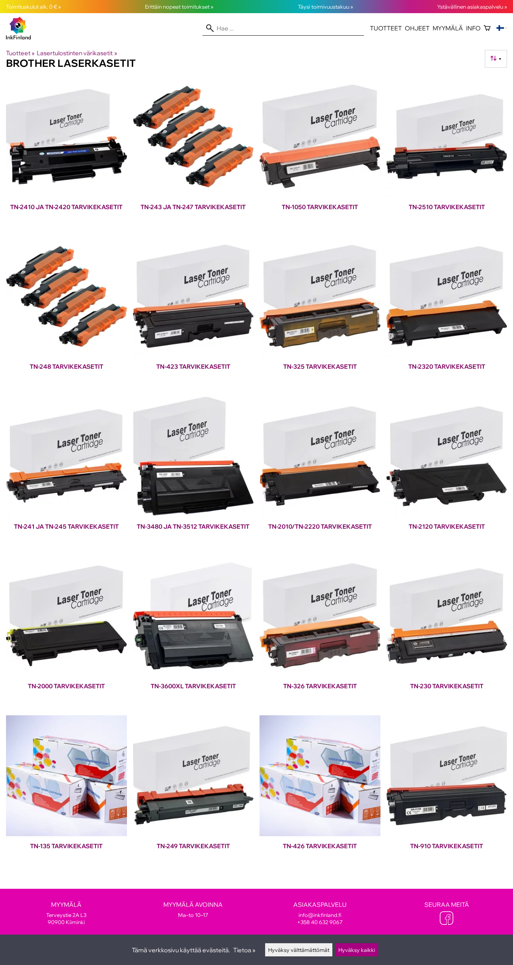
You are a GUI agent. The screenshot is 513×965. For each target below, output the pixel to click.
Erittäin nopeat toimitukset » (179, 6)
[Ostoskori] (487, 28)
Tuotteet (386, 28)
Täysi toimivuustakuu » (325, 6)
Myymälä (448, 28)
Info (473, 28)
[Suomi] (501, 28)
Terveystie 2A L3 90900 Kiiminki (66, 913)
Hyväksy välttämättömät (298, 949)
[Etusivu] (21, 37)
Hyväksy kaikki (356, 949)
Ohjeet (417, 28)
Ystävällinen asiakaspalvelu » (472, 6)
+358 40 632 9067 (320, 922)
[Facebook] (446, 918)
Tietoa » (244, 950)
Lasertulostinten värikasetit (77, 53)
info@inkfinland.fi (320, 914)
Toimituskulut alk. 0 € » (33, 6)
